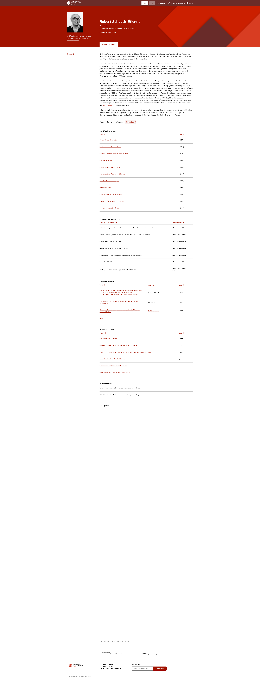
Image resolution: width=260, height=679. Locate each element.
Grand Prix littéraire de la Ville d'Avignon (112, 359)
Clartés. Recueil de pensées (108, 140)
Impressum (72, 676)
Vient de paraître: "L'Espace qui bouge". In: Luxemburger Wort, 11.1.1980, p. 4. (120, 302)
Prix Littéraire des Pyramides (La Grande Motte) (115, 372)
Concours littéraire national (108, 338)
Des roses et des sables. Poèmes (110, 167)
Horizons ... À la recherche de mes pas (112, 201)
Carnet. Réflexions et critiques (109, 181)
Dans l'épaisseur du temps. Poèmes (111, 194)
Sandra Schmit (108, 105)
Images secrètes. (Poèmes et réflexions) (112, 174)
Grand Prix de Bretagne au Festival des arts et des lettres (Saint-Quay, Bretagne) (125, 352)
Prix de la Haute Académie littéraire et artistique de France (118, 345)
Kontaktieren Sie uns (73, 40)
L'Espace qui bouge (106, 160)
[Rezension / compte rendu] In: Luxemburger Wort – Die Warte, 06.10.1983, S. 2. (120, 311)
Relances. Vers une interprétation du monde (114, 153)
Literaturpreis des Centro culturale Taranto (113, 366)
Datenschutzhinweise (84, 676)
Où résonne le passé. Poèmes (109, 208)
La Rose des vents (105, 188)
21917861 (106, 641)
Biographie (71, 54)
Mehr (101, 319)
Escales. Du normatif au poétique (110, 147)
